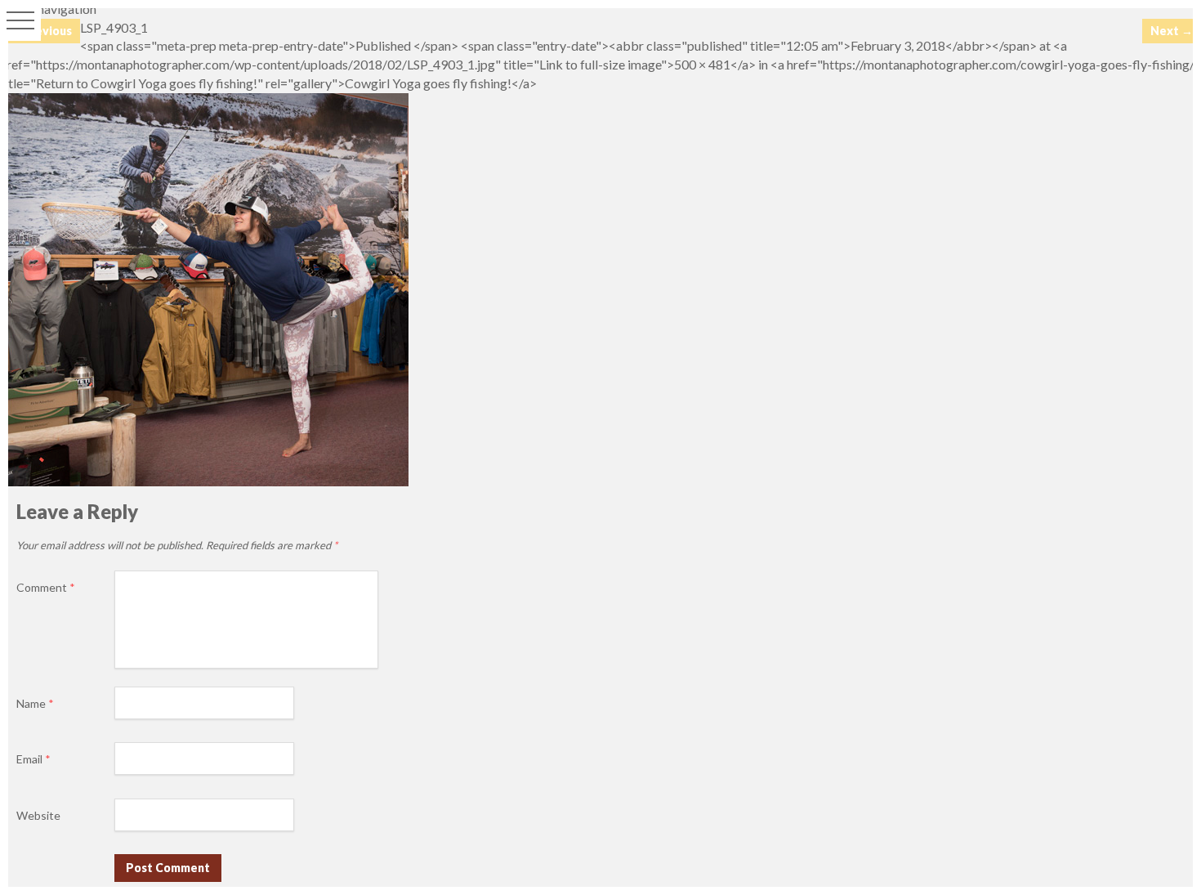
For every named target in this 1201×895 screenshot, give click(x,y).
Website (38, 815)
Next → (1171, 31)
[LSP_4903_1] (204, 481)
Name (35, 703)
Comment (45, 587)
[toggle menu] (20, 20)
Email (33, 759)
